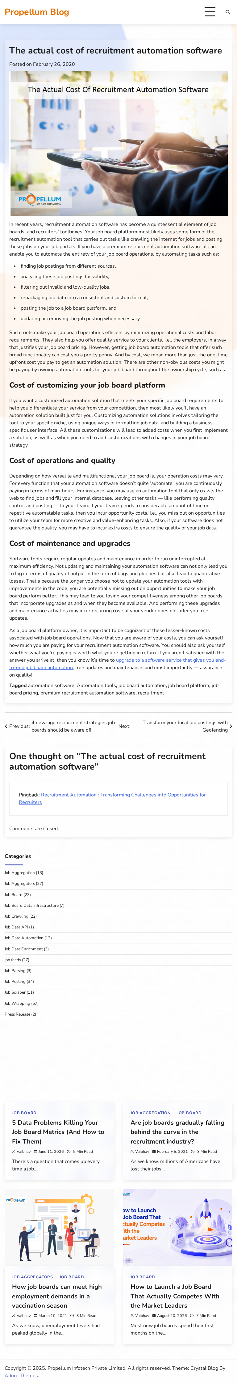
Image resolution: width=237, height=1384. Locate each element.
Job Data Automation (24, 938)
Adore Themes (21, 1375)
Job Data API (16, 927)
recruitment (151, 693)
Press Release (17, 1014)
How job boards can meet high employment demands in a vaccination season (57, 1296)
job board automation (142, 685)
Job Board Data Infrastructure (32, 905)
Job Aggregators (20, 883)
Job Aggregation (20, 873)
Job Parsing (15, 971)
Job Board (14, 895)
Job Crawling (16, 916)
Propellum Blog (37, 12)
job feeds (13, 960)
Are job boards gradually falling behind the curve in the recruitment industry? (177, 1132)
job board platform (188, 685)
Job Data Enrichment (24, 949)
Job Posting (15, 981)
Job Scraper (15, 992)
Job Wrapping (17, 1003)
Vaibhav (24, 1151)
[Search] (227, 12)
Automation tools (96, 685)
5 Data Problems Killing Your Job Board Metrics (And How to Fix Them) (58, 1132)
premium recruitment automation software (87, 693)
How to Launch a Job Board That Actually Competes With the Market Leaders (175, 1296)
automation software (51, 685)
